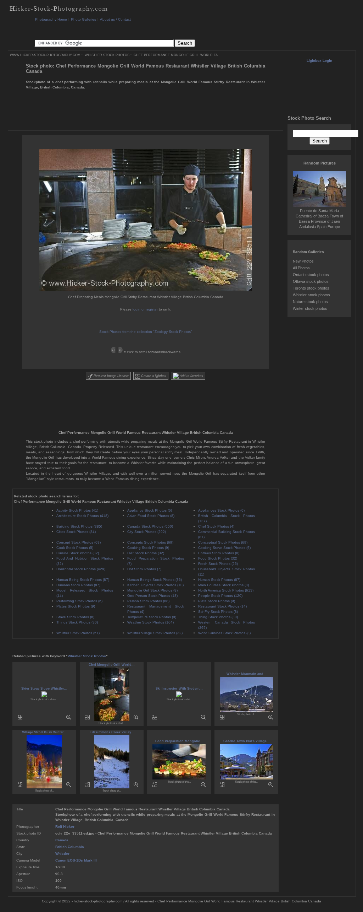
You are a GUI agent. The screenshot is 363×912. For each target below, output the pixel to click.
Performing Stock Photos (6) (79, 601)
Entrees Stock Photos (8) (218, 553)
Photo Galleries (83, 19)
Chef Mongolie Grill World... (112, 665)
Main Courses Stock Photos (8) (223, 585)
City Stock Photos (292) (146, 532)
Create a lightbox (153, 376)
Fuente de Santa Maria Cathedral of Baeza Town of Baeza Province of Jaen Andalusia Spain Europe (319, 219)
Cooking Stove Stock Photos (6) (224, 548)
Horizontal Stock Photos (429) (80, 569)
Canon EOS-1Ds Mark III (76, 860)
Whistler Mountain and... (247, 674)
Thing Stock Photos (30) (218, 617)
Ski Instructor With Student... (179, 688)
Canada (61, 840)
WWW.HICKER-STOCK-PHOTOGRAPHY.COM (45, 55)
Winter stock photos (310, 308)
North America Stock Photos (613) (225, 590)
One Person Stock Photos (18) (152, 596)
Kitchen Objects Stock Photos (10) (155, 585)
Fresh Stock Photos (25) (218, 564)
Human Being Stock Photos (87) (82, 580)
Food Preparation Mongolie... (179, 741)
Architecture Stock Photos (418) (82, 516)
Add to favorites (191, 376)
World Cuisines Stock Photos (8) (224, 633)
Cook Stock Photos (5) (74, 548)
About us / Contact (115, 19)
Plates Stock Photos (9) (75, 606)
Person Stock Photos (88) (148, 601)
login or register (145, 309)
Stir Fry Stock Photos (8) (218, 612)
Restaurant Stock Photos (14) (222, 606)
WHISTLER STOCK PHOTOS (107, 55)
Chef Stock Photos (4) (216, 526)
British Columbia (69, 847)
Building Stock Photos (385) (79, 526)
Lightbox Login (319, 61)
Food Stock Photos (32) (217, 558)
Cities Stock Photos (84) (76, 532)
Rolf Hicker (64, 827)
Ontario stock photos (311, 274)
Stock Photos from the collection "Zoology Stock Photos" (145, 332)
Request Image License (111, 376)
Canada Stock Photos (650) (150, 526)
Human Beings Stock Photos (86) (154, 580)
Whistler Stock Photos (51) (78, 633)
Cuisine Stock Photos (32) (77, 553)
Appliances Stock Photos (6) (221, 510)
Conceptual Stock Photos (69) (222, 542)
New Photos (303, 261)
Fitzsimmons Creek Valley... (112, 732)
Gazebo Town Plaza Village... (246, 741)
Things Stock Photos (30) (77, 622)
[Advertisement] (163, 30)
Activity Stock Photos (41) (77, 510)
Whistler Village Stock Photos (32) (155, 633)
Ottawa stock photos (311, 281)
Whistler (62, 854)
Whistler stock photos (311, 295)
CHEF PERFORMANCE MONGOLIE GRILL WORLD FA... (177, 55)
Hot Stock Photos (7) (144, 569)
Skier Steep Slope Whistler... (44, 688)
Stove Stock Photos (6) (75, 617)
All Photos (301, 268)
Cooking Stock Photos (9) (148, 548)
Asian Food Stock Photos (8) (150, 516)
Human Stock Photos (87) (219, 580)
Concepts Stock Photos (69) (150, 542)
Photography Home (51, 19)
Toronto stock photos (311, 288)
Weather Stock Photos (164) (150, 622)
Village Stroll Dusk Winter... (44, 732)
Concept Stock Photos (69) (78, 542)
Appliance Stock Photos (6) (149, 510)
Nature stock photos (310, 301)
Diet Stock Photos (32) (145, 553)
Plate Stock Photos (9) (216, 601)
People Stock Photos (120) (220, 596)
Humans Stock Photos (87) (78, 585)
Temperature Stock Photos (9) (151, 617)
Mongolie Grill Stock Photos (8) (152, 590)
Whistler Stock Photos (87, 656)
